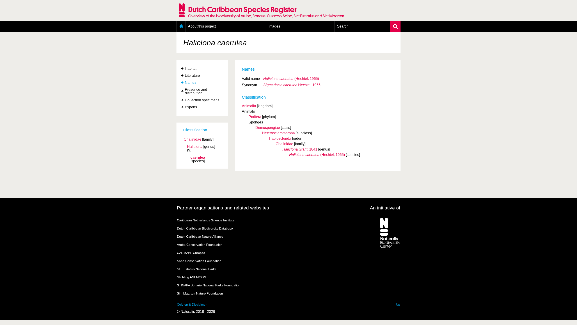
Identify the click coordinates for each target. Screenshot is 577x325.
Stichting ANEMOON (191, 277)
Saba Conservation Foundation (199, 261)
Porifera (255, 117)
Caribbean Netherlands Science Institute (205, 220)
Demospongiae (267, 128)
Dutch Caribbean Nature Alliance (200, 236)
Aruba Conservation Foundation (199, 244)
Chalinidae (192, 139)
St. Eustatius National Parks (196, 269)
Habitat (190, 68)
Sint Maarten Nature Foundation (200, 293)
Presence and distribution (196, 91)
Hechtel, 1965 (292, 85)
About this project (202, 26)
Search (342, 26)
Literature (192, 75)
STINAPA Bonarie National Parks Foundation (208, 285)
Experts (191, 107)
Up (398, 304)
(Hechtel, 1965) (291, 79)
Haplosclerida (280, 138)
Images (274, 26)
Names (190, 82)
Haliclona (194, 147)
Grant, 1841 (299, 149)
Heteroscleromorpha (278, 133)
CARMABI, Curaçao (191, 253)
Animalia (249, 106)
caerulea (197, 157)
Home (181, 26)
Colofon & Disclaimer (192, 304)
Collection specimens (202, 100)
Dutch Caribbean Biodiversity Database (205, 228)
